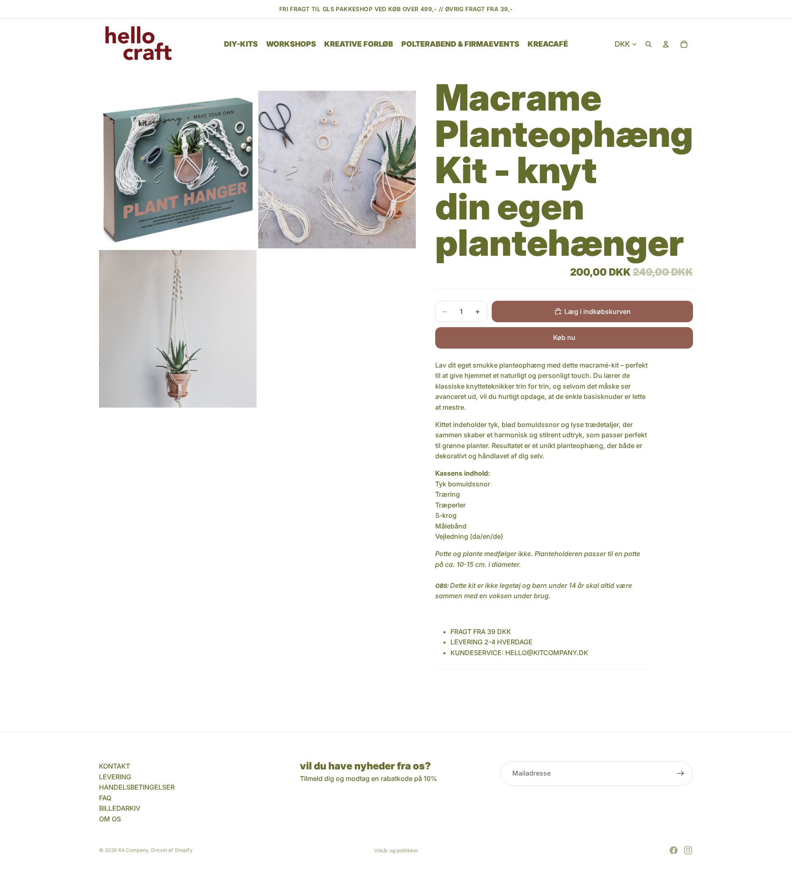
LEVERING (115, 777)
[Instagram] (688, 850)
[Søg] (648, 44)
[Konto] (666, 44)
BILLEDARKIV (119, 808)
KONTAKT (114, 766)
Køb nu (564, 337)
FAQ (105, 798)
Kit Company (133, 850)
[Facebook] (674, 850)
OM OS (110, 819)
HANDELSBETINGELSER (136, 787)
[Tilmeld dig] (680, 773)
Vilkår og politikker (396, 850)
